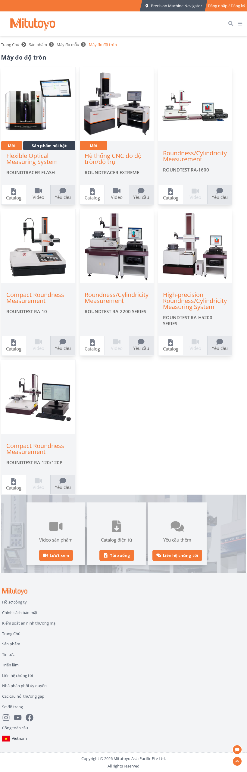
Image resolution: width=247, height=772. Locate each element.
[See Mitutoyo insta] (8, 717)
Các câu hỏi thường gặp (23, 696)
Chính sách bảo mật (20, 612)
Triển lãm (10, 665)
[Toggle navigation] (241, 23)
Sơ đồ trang (12, 706)
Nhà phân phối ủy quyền (24, 685)
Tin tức (8, 654)
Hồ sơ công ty (14, 602)
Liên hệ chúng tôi (17, 675)
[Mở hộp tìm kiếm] (232, 23)
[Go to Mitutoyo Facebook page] (31, 717)
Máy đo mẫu (68, 44)
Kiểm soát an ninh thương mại (29, 623)
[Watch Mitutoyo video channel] (20, 717)
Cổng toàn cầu (15, 727)
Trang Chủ (10, 44)
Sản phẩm (38, 44)
